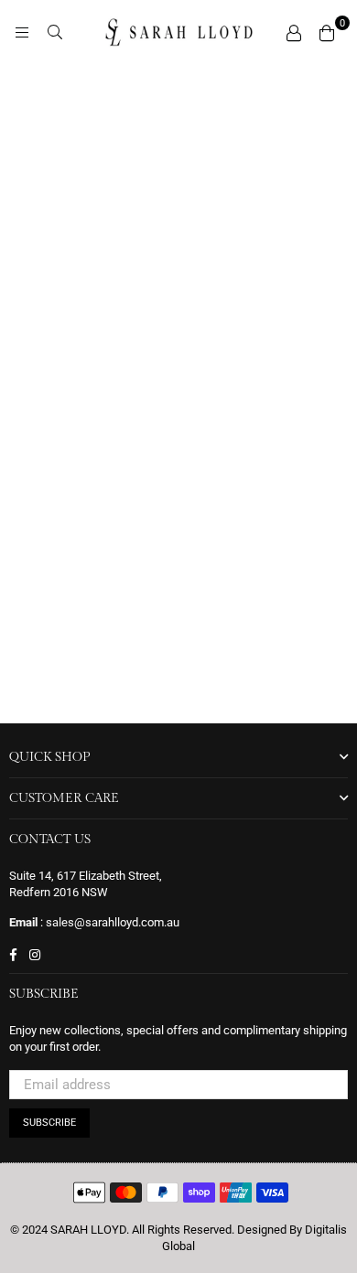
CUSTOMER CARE (64, 798)
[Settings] (293, 32)
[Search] (54, 32)
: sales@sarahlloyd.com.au (108, 922)
